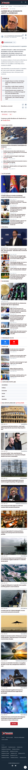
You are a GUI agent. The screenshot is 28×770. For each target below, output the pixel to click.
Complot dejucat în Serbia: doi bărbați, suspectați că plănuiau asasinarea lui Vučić (14, 82)
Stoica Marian (24, 529)
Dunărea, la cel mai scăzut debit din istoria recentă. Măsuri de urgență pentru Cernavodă (15, 151)
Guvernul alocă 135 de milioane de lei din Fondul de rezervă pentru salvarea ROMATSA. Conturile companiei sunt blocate (18, 318)
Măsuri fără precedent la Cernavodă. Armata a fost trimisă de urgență (16, 370)
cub (10, 114)
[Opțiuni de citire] (25, 767)
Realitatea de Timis (13, 755)
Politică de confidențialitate (19, 737)
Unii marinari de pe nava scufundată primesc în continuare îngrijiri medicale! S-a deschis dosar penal (13, 559)
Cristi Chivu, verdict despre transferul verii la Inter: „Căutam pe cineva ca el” (14, 87)
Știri (6, 6)
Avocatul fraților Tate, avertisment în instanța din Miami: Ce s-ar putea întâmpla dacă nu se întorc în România (13, 455)
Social (2, 148)
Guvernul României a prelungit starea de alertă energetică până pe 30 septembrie (12, 481)
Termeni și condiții (9, 737)
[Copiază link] (23, 35)
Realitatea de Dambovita (15, 36)
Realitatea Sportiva (11, 747)
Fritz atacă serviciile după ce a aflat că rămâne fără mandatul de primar (12, 506)
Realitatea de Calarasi (14, 751)
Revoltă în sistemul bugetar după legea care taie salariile (18, 362)
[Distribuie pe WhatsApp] (23, 38)
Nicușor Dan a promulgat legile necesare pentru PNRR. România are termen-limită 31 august (18, 257)
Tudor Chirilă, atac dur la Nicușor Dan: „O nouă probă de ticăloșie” (18, 269)
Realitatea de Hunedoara (6, 749)
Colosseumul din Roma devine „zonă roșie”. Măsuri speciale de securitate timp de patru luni (13, 428)
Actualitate (10, 6)
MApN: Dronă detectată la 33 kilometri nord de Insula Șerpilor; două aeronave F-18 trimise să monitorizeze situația (14, 637)
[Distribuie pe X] (26, 38)
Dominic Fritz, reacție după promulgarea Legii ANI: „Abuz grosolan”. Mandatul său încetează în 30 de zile (14, 250)
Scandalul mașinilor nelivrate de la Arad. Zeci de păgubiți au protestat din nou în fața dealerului (18, 222)
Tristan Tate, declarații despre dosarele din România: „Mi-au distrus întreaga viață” (15, 97)
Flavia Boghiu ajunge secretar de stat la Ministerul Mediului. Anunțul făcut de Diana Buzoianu (18, 264)
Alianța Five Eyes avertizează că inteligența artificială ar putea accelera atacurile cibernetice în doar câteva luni (13, 718)
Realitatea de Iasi (23, 757)
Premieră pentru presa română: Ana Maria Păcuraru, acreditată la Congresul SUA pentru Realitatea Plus (15, 92)
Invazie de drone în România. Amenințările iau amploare (17, 349)
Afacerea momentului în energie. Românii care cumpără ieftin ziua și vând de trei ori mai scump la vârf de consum (18, 326)
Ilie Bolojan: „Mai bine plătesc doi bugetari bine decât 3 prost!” (18, 375)
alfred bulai (4, 114)
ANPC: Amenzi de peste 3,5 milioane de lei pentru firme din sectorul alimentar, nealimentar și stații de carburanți (18, 310)
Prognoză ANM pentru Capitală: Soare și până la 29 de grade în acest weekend (13, 585)
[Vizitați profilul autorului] (2, 36)
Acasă (3, 6)
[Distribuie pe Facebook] (26, 35)
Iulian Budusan (23, 478)
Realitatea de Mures (5, 755)
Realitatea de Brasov (14, 757)
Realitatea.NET (4, 747)
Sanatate (5, 158)
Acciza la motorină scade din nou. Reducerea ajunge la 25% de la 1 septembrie (13, 303)
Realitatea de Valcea (5, 757)
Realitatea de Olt (14, 753)
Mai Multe (14, 723)
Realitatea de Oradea (5, 753)
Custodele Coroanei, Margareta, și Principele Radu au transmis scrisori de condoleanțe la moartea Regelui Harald (18, 276)
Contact (3, 737)
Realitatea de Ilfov (21, 753)
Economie (5, 163)
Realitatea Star (19, 747)
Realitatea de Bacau (15, 749)
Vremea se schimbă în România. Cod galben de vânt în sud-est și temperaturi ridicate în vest (13, 664)
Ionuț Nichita (24, 424)
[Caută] (21, 2)
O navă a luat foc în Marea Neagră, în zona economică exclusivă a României (13, 611)
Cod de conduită (5, 739)
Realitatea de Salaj (5, 751)
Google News (6, 120)
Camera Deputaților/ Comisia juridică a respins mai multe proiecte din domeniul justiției (12, 532)
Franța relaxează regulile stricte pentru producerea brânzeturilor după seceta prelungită (12, 691)
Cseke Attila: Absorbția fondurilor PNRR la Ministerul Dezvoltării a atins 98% (18, 332)
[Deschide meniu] (25, 2)
